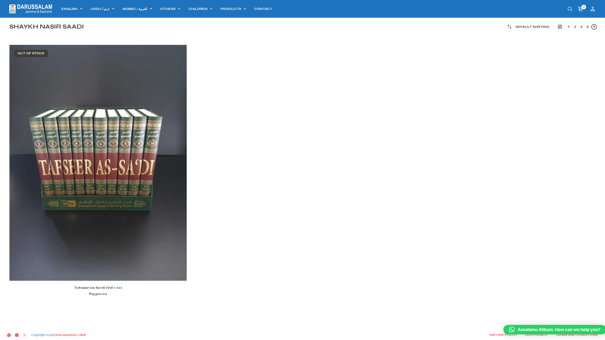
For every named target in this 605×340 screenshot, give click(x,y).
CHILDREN (197, 9)
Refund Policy (503, 334)
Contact (263, 9)
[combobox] (532, 27)
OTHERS (167, 9)
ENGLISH (69, 9)
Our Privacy (536, 334)
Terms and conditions (576, 334)
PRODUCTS (230, 9)
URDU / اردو (100, 9)
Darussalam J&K (70, 335)
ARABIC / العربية (134, 9)
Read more (104, 275)
